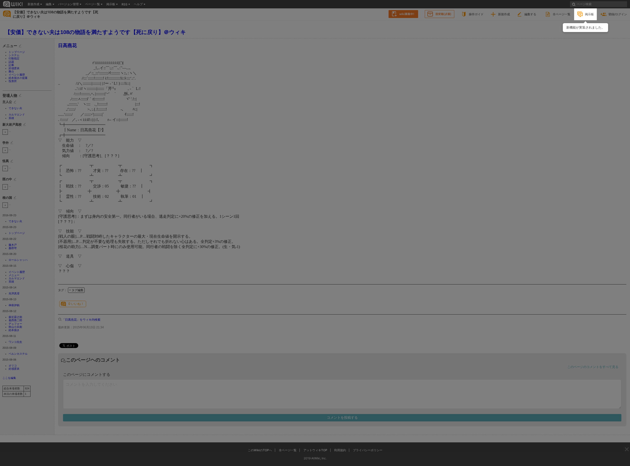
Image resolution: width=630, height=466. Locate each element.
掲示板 (589, 14)
